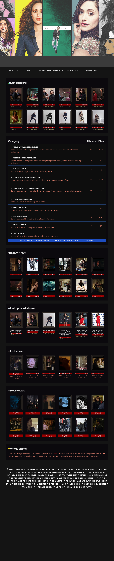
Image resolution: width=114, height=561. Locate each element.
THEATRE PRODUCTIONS (22, 193)
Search (102, 70)
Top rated (79, 70)
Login (18, 70)
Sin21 (55, 455)
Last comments (53, 70)
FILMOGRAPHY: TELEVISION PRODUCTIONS (29, 183)
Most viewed (67, 70)
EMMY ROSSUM (18, 225)
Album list (27, 70)
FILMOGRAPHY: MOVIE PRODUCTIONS (27, 173)
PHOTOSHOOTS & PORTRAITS (24, 155)
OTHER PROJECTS (19, 217)
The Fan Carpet (89, 455)
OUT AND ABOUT (19, 165)
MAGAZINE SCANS (20, 201)
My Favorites (91, 70)
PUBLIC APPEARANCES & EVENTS (25, 145)
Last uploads (39, 70)
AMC (56, 440)
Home (11, 70)
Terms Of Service (27, 458)
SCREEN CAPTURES (20, 209)
